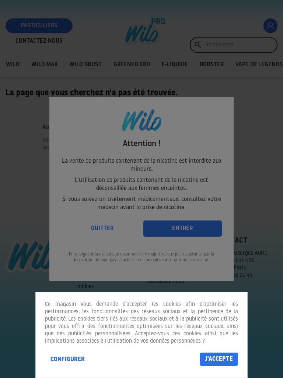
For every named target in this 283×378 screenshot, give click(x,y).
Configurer (67, 360)
